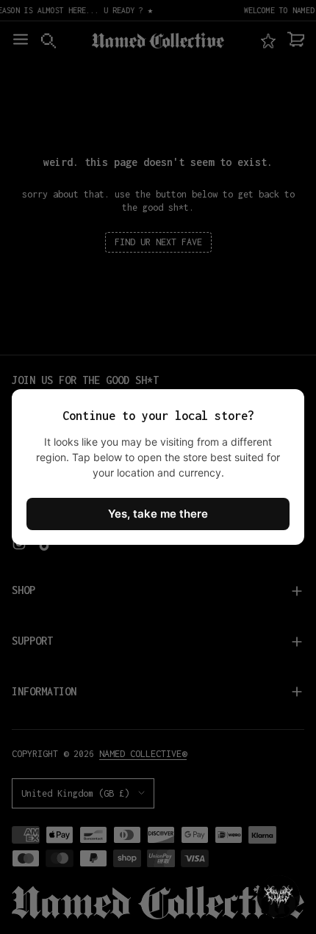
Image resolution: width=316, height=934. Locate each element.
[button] (278, 896)
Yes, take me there (158, 514)
